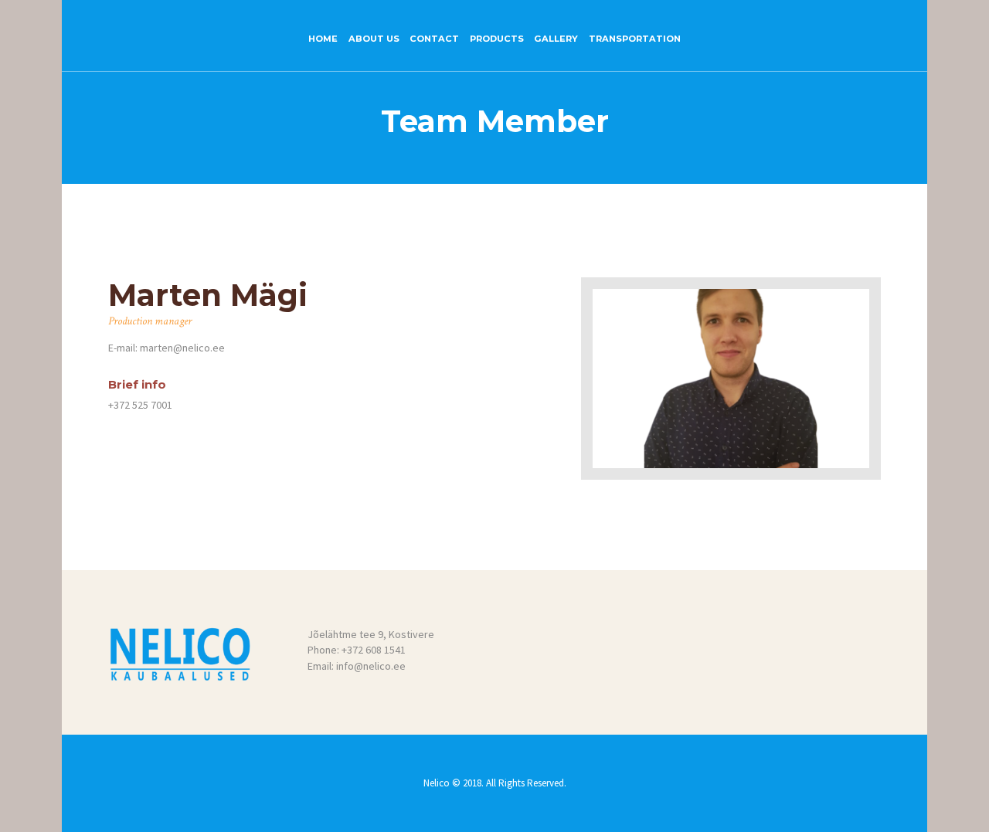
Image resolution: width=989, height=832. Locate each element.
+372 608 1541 (374, 650)
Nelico (437, 783)
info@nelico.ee (371, 666)
